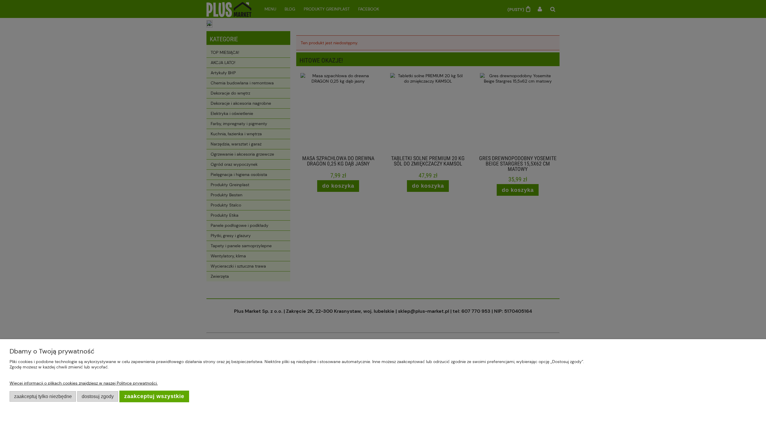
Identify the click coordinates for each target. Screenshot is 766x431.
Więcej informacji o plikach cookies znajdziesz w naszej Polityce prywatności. (84, 383)
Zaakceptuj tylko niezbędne (43, 396)
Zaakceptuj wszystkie (154, 396)
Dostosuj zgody (98, 396)
